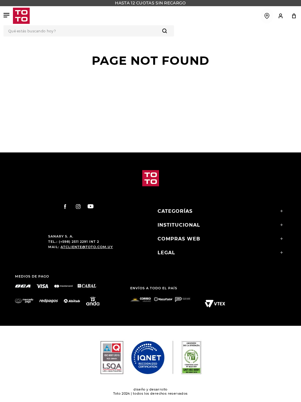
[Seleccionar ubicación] (267, 16)
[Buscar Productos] (165, 30)
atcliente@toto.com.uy (87, 247)
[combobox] (150, 30)
